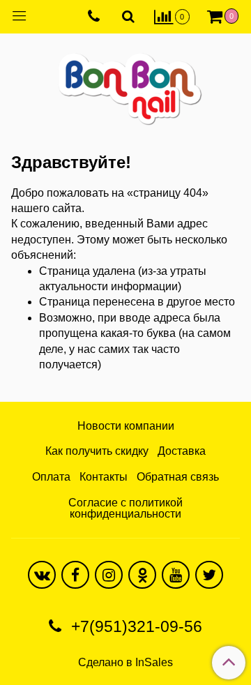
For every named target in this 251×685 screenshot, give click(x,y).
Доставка (182, 451)
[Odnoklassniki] (142, 575)
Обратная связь (178, 477)
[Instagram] (109, 575)
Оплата (51, 477)
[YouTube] (176, 575)
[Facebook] (75, 575)
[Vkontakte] (42, 575)
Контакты (103, 477)
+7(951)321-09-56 (134, 626)
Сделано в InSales (125, 662)
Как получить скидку (97, 451)
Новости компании (125, 426)
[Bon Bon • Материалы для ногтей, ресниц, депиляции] (125, 83)
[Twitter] (209, 575)
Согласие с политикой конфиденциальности (125, 508)
